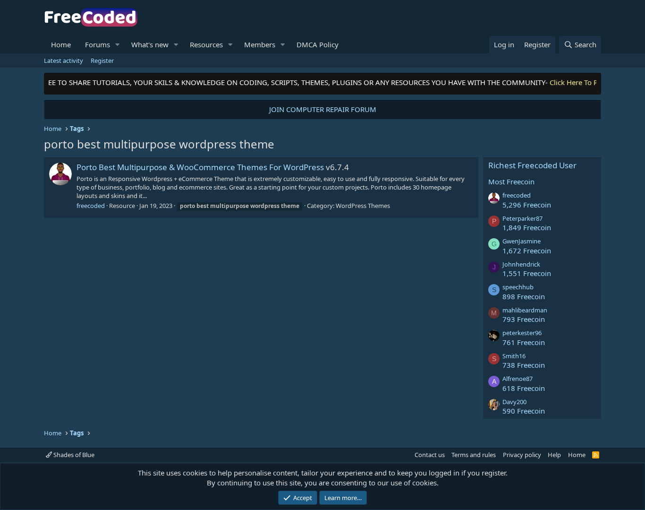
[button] (117, 44)
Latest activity (63, 60)
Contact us (430, 454)
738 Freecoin (523, 365)
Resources (206, 44)
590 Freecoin (523, 410)
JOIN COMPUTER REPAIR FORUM (322, 109)
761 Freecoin (523, 342)
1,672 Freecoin (526, 250)
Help (554, 454)
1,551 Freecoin (526, 273)
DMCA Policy (318, 44)
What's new (150, 44)
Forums (97, 44)
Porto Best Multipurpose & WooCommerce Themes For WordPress (200, 167)
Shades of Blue (73, 454)
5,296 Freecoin (526, 204)
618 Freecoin (523, 388)
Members (259, 44)
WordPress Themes (363, 205)
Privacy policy (522, 454)
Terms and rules (473, 454)
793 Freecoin (523, 319)
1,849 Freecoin (526, 227)
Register (102, 60)
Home (61, 44)
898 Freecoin (523, 296)
